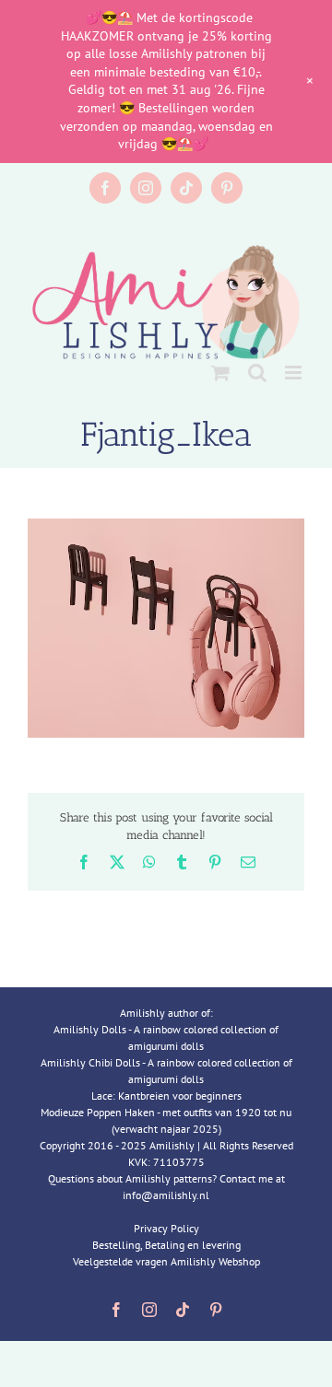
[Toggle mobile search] (257, 372)
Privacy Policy (166, 1228)
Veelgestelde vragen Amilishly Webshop (166, 1261)
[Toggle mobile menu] (294, 372)
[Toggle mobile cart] (220, 372)
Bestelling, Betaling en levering (166, 1245)
